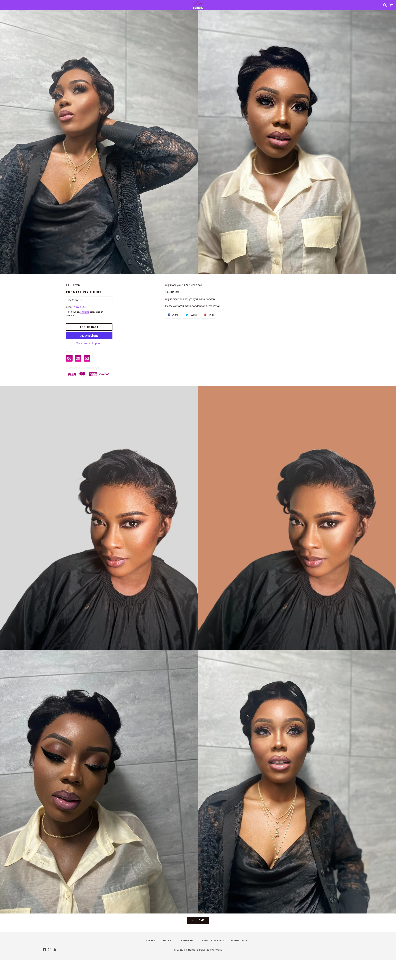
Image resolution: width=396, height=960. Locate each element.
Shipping (84, 311)
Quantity (73, 299)
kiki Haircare (190, 949)
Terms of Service (212, 940)
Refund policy (240, 940)
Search (151, 940)
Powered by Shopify (210, 949)
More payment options (89, 343)
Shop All (168, 940)
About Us (187, 940)
